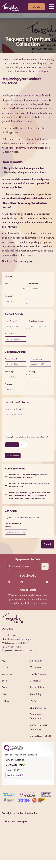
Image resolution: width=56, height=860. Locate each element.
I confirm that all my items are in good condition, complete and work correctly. (28, 476)
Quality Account (38, 674)
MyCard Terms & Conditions (38, 727)
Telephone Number (36, 321)
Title (6, 283)
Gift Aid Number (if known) (13, 525)
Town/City (9, 371)
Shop (4, 681)
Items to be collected (13, 409)
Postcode (8, 384)
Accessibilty (35, 694)
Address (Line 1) (11, 358)
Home (5, 667)
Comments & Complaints (36, 716)
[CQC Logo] (13, 750)
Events (5, 687)
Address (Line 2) (35, 358)
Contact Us (35, 681)
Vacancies (7, 674)
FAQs (32, 701)
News (4, 694)
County (32, 371)
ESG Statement (37, 708)
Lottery (5, 701)
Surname (8, 296)
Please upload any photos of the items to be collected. (26, 436)
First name (33, 283)
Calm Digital (20, 822)
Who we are (35, 667)
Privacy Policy (36, 687)
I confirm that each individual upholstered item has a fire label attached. (29, 485)
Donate (36, 7)
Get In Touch (28, 589)
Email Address (10, 321)
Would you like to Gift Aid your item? (24, 517)
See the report (14, 775)
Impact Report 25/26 (40, 736)
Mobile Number (11, 333)
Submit (48, 544)
